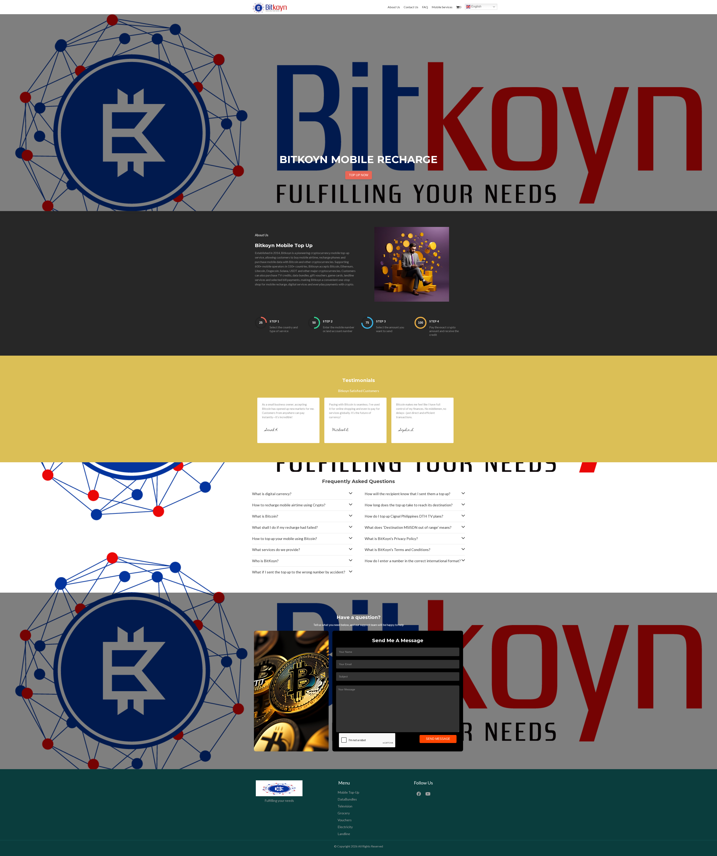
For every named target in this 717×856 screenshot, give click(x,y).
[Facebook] (419, 793)
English (476, 6)
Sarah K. (271, 430)
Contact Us (411, 7)
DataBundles (347, 799)
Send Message (438, 738)
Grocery (344, 813)
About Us (394, 7)
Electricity (345, 827)
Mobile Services (442, 7)
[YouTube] (427, 793)
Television (345, 806)
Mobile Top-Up (348, 792)
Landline (344, 834)
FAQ (425, 7)
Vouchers (345, 820)
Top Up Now (358, 175)
